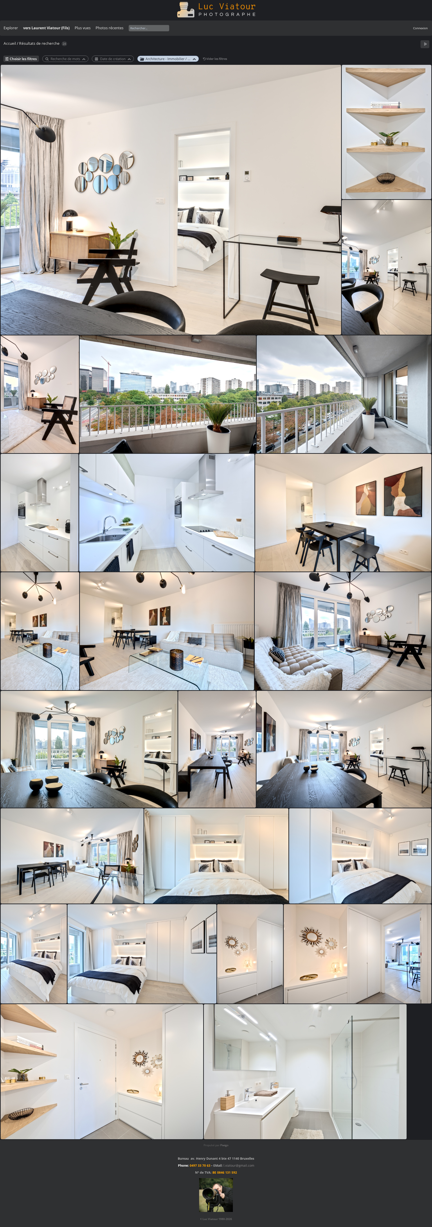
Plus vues (83, 27)
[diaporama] (425, 44)
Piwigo (224, 1145)
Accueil (10, 43)
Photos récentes (110, 27)
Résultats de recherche (39, 43)
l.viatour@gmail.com (238, 1165)
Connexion (420, 28)
